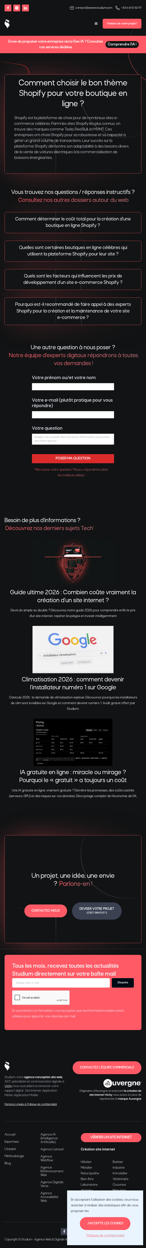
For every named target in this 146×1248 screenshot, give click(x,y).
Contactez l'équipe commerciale (107, 1067)
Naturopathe (90, 1173)
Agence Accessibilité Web (49, 1197)
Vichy (8, 1086)
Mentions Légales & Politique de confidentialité (31, 1104)
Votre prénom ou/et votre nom (64, 378)
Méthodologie (14, 1156)
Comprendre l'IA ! (122, 44)
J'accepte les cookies (105, 1223)
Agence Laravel (51, 1149)
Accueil (10, 1134)
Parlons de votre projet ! (122, 23)
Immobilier (120, 1173)
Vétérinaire (121, 1179)
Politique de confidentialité (106, 1235)
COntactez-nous (46, 910)
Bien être (87, 1179)
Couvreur (119, 1184)
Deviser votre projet (96, 910)
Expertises (12, 1141)
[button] (96, 24)
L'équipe (10, 1149)
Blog (8, 1163)
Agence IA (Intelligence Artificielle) (49, 1138)
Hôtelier (86, 1162)
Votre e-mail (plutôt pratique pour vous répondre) (72, 403)
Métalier (86, 1167)
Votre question (47, 428)
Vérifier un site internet (111, 1137)
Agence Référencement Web (51, 1171)
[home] (7, 23)
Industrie (119, 1167)
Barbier (118, 1162)
